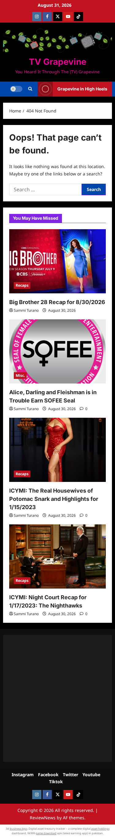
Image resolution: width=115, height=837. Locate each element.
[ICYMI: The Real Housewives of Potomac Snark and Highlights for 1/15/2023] (57, 450)
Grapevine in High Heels (82, 88)
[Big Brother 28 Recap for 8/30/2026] (57, 261)
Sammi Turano (26, 310)
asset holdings (100, 829)
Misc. (20, 375)
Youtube (91, 774)
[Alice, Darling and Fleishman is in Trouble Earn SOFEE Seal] (57, 351)
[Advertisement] (57, 698)
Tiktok (56, 781)
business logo (18, 829)
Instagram (23, 774)
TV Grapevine (57, 62)
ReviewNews (43, 817)
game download (46, 833)
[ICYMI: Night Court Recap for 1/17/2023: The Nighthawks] (57, 556)
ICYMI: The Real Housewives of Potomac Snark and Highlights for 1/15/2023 (53, 498)
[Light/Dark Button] (16, 89)
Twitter (70, 774)
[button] (30, 89)
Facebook (48, 774)
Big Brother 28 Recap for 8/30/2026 (57, 302)
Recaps (22, 285)
